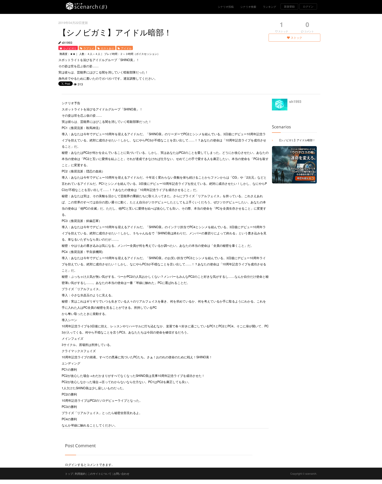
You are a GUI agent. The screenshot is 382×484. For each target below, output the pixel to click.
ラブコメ (88, 48)
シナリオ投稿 (226, 6)
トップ (69, 473)
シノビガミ (69, 48)
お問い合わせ (121, 473)
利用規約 (80, 473)
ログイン (308, 6)
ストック (296, 37)
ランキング (269, 6)
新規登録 (289, 6)
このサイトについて (99, 473)
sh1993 (67, 42)
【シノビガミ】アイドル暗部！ (296, 140)
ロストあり (107, 48)
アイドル (126, 48)
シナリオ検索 (248, 6)
